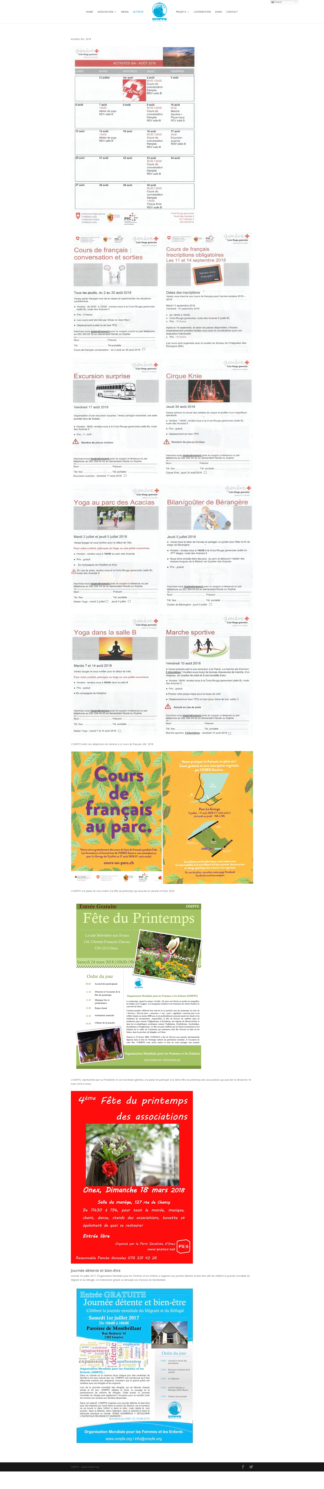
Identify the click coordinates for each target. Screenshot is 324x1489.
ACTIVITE (138, 12)
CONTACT (232, 12)
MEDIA (125, 12)
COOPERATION (202, 12)
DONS (218, 12)
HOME (89, 12)
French (278, 2)
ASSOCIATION (105, 12)
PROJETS (181, 12)
